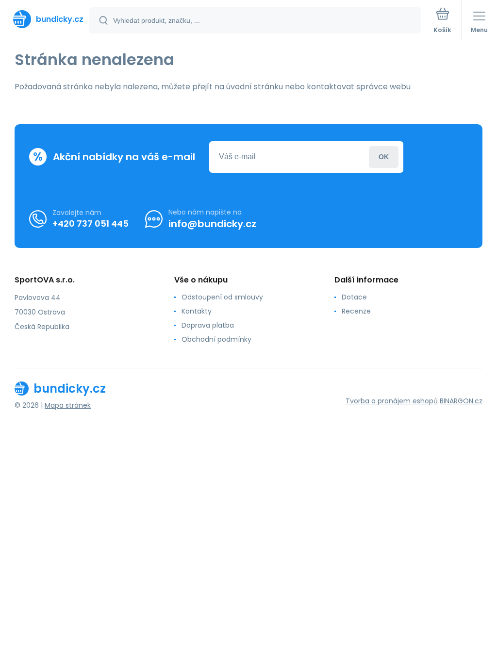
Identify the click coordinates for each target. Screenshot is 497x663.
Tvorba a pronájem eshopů (392, 401)
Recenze (356, 311)
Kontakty (197, 311)
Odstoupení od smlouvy (222, 297)
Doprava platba (208, 325)
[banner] (45, 19)
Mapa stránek (68, 405)
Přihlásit (383, 157)
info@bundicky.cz (212, 224)
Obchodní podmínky (216, 339)
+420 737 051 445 (90, 223)
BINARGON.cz (461, 401)
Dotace (354, 297)
